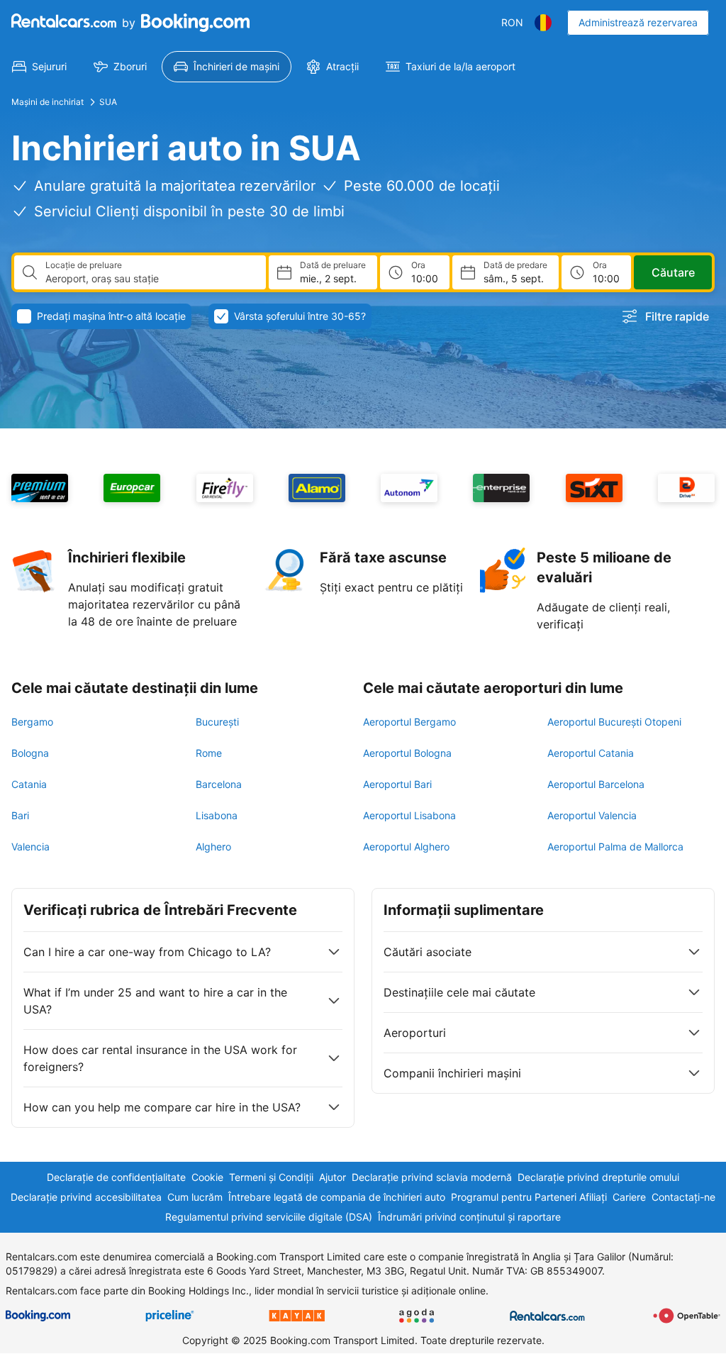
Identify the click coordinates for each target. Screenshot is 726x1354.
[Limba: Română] (543, 22)
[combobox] (150, 279)
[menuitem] (39, 66)
